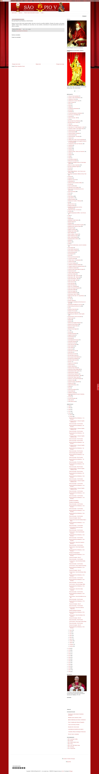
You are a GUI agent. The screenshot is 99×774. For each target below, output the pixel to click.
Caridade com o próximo (72, 125)
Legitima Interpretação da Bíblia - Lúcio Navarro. (77, 212)
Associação (70, 116)
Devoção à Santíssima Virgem (73, 166)
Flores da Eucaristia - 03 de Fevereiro (76, 438)
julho (70, 637)
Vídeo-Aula (70, 399)
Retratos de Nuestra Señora (73, 325)
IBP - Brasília (70, 740)
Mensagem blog (71, 227)
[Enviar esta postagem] (23, 29)
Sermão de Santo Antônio (72, 367)
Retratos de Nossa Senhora (73, 324)
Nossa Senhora (71, 247)
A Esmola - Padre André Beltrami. (74, 97)
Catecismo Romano (71, 134)
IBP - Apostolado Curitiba (73, 739)
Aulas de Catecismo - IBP (73, 117)
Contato (42, 12)
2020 (69, 660)
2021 (69, 662)
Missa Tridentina (71, 232)
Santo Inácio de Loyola (72, 350)
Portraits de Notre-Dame (72, 309)
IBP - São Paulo (71, 746)
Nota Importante (71, 253)
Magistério (70, 218)
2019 (69, 659)
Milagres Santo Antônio (72, 230)
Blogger (71, 771)
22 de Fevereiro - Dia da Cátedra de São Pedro (77, 565)
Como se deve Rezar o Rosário (73, 724)
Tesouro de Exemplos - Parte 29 (75, 625)
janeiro (70, 414)
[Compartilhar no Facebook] (29, 29)
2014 (69, 650)
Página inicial (38, 64)
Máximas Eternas (71, 221)
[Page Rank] (68, 761)
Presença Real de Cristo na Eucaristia (75, 316)
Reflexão (69, 321)
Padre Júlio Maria (71, 283)
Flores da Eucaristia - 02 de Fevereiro (76, 431)
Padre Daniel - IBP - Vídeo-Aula (74, 277)
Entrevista (70, 176)
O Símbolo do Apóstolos (72, 267)
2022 (69, 664)
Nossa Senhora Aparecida (72, 249)
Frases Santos (70, 196)
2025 (69, 669)
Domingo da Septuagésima (74, 502)
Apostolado (70, 111)
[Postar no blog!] (26, 29)
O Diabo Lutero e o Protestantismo (74, 260)
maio (70, 633)
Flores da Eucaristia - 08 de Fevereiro (76, 466)
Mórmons (70, 241)
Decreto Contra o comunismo (73, 734)
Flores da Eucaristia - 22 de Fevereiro (76, 563)
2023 (69, 666)
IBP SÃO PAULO (71, 203)
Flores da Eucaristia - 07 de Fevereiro (76, 462)
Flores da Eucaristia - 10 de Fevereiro (76, 478)
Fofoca (69, 193)
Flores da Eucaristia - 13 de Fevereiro (76, 495)
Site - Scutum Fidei (71, 748)
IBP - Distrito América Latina (73, 742)
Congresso (70, 154)
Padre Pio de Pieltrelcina (72, 292)
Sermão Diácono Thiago (72, 372)
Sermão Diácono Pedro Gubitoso (74, 370)
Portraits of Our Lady (72, 310)
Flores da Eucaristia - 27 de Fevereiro (76, 605)
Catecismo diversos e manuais (73, 130)
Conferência (70, 149)
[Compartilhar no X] (28, 29)
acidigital (69, 106)
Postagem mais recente (16, 64)
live (68, 217)
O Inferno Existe (71, 261)
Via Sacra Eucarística (72, 398)
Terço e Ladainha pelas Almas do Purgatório (76, 722)
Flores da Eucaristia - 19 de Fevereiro (76, 537)
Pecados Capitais (71, 300)
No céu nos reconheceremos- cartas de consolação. (77, 244)
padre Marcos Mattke (72, 273)
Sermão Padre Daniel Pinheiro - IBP (74, 375)
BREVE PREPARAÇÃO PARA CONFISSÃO (77, 719)
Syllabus (69, 386)
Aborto (69, 103)
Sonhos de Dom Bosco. (72, 384)
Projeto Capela (70, 318)
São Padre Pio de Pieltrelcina (73, 358)
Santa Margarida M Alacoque (73, 339)
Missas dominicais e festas (73, 235)
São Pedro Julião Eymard (72, 359)
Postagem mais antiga (60, 64)
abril (70, 631)
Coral (69, 156)
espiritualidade (70, 181)
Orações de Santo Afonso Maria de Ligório (76, 269)
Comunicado (70, 145)
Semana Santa (70, 364)
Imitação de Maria (71, 205)
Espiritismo (70, 178)
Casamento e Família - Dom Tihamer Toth (75, 128)
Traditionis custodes (71, 392)
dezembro (71, 646)
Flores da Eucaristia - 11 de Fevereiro (76, 483)
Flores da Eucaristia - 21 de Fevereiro (76, 559)
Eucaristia (70, 184)
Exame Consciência (71, 185)
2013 (69, 648)
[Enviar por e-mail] (25, 29)
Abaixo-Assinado (71, 102)
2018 (69, 657)
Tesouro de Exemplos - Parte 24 (75, 517)
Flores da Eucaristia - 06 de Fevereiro (76, 457)
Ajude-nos (20, 12)
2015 (69, 651)
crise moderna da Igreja (72, 159)
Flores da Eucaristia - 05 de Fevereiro (76, 451)
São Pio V (70, 361)
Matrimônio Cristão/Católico (73, 220)
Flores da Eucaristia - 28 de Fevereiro (76, 619)
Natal (69, 243)
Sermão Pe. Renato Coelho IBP (74, 381)
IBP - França (70, 743)
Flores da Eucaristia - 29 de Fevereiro (76, 623)
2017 (69, 655)
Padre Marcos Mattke (72, 289)
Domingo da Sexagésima (73, 500)
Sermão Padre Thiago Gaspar (73, 377)
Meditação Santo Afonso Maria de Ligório (75, 224)
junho (70, 635)
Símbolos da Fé (71, 383)
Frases (69, 194)
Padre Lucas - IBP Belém (72, 286)
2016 (69, 653)
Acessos (69, 105)
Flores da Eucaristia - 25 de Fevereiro (76, 591)
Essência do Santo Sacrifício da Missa (75, 182)
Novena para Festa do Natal (73, 256)
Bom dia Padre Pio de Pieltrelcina (21, 30)
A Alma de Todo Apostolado (73, 96)
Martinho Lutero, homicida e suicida (74, 717)
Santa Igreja (70, 338)
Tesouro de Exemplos (72, 389)
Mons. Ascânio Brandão (72, 237)
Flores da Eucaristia (71, 191)
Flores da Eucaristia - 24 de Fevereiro (76, 582)
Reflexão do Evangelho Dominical (74, 322)
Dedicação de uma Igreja (72, 160)
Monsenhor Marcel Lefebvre (73, 238)
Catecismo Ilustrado (71, 131)
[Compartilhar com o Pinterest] (30, 29)
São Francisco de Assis (72, 353)
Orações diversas (71, 270)
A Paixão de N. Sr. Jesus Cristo (73, 100)
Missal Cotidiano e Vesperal (73, 234)
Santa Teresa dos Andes (72, 344)
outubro (70, 642)
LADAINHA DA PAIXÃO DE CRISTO (75, 729)
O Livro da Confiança (72, 263)
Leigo (69, 215)
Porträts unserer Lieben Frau (73, 312)
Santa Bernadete (71, 336)
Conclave (70, 148)
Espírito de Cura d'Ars (72, 179)
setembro (71, 640)
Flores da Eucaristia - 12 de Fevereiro (76, 491)
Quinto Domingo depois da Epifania (75, 452)
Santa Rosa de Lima (71, 342)
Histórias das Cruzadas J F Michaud (74, 200)
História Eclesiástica (71, 199)
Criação (69, 157)
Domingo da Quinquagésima (74, 552)
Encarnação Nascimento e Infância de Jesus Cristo (77, 173)
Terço (69, 387)
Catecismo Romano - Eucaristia (74, 136)
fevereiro (71, 416)
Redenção (70, 319)
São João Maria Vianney (72, 355)
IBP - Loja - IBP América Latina (74, 745)
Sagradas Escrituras (71, 335)
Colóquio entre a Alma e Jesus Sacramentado (76, 139)
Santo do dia (70, 349)
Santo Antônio (70, 347)
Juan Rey (70, 211)
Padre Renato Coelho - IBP (73, 294)
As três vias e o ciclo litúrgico (73, 114)
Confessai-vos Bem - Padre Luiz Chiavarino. (76, 151)
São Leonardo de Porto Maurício (74, 356)
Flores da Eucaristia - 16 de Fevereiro (76, 516)
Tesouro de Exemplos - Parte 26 (75, 570)
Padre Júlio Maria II (71, 284)
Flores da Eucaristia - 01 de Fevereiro (76, 423)
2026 (69, 671)
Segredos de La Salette (72, 363)
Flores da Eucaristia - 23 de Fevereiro (76, 577)
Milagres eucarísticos (72, 229)
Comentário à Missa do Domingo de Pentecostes (77, 731)
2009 (69, 407)
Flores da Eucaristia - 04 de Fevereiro (76, 440)
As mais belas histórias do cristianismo (75, 113)
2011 (69, 411)
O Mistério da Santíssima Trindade (74, 264)
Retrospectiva (70, 327)
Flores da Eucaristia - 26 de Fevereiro (76, 599)
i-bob (63, 771)
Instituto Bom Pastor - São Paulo (74, 209)
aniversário (70, 110)
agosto (70, 639)
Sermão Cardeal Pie (71, 366)
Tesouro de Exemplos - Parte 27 (75, 603)
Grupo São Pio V (71, 197)
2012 (69, 413)
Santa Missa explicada (72, 341)
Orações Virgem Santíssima (73, 272)
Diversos (69, 168)
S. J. (69, 330)
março (70, 630)
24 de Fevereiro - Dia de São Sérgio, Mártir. (77, 584)
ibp (68, 202)
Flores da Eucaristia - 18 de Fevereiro (76, 530)
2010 (69, 409)
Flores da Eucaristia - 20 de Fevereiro (76, 545)
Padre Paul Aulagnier (72, 291)
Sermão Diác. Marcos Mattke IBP (74, 369)
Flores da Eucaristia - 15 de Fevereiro (76, 508)
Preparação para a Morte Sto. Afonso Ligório (76, 313)
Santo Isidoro (70, 352)
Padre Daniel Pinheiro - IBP (73, 278)
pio (68, 307)
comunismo (70, 146)
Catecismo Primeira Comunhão (73, 133)
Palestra (69, 297)
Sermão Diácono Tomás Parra (73, 373)
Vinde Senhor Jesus (71, 401)
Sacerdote (70, 332)
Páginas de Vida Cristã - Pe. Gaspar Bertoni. (76, 295)
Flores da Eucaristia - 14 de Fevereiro (76, 503)
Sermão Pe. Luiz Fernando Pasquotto (75, 378)
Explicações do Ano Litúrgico (73, 187)
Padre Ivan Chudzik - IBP (73, 280)
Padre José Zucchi (71, 281)
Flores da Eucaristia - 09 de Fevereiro (76, 471)
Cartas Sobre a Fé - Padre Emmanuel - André (76, 127)
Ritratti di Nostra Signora (72, 328)
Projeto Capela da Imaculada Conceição (31, 12)
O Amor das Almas (71, 258)
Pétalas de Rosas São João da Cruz (74, 306)
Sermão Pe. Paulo (71, 380)
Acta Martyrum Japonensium (73, 108)
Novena (69, 255)
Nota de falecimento (71, 252)
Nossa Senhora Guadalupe (73, 250)
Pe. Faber (70, 298)
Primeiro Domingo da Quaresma (75, 610)
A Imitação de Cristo (72, 99)
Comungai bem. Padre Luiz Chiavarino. (75, 143)
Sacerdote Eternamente (72, 333)
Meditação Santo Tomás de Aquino (74, 226)
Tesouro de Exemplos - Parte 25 (75, 557)
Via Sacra (70, 396)
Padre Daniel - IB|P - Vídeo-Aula (74, 275)
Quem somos (14, 12)
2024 (69, 667)
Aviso (69, 119)
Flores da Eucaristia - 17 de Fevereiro (76, 525)
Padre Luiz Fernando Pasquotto (74, 287)
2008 (69, 405)
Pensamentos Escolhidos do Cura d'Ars (75, 304)
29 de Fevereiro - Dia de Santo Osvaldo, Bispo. (77, 621)
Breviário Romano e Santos (73, 122)
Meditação (70, 223)
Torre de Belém (71, 391)
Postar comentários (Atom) (20, 66)
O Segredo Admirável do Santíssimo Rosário (76, 266)
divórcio (69, 169)
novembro (71, 644)
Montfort (69, 240)
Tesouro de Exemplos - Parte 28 (75, 617)
